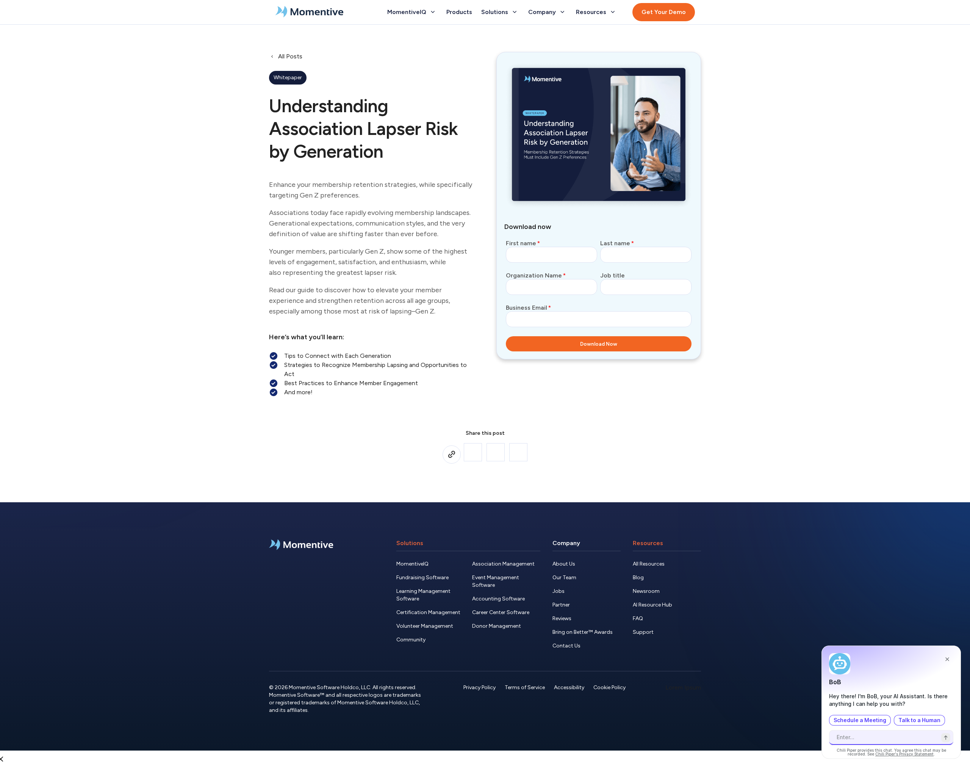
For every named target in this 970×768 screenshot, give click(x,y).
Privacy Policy (479, 687)
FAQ (638, 618)
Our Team (564, 577)
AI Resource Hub (652, 605)
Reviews (561, 618)
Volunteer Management (424, 626)
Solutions (409, 543)
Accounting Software (498, 599)
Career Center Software (500, 612)
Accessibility (569, 687)
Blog (638, 577)
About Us (563, 564)
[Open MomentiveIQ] (432, 12)
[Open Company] (562, 12)
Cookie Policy (609, 687)
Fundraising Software (422, 577)
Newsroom (646, 591)
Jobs (558, 591)
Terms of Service (525, 687)
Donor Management (496, 626)
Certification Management (428, 612)
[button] (473, 452)
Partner (561, 605)
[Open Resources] (612, 12)
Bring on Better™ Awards (582, 632)
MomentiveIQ (412, 564)
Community (411, 639)
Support (643, 632)
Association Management (503, 564)
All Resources (649, 564)
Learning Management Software (423, 595)
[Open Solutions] (514, 12)
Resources (648, 543)
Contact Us (566, 646)
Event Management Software (495, 581)
